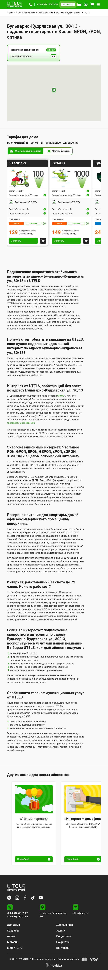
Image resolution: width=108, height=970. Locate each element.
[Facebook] (25, 897)
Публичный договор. (68, 959)
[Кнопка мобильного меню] (98, 4)
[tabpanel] (54, 202)
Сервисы (13, 930)
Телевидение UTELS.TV (26, 202)
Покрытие (63, 942)
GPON (16, 224)
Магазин (12, 942)
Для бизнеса (64, 924)
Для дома (13, 924)
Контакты (62, 948)
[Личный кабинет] (86, 4)
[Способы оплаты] (79, 4)
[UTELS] (14, 4)
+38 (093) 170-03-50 (47, 4)
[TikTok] (33, 897)
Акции (11, 936)
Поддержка (63, 936)
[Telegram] (9, 897)
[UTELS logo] (16, 887)
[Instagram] (17, 897)
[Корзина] (92, 4)
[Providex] (54, 965)
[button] (30, 4)
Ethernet (33, 224)
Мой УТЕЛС (14, 948)
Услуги (60, 930)
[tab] (25, 151)
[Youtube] (41, 897)
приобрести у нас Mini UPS (21, 423)
